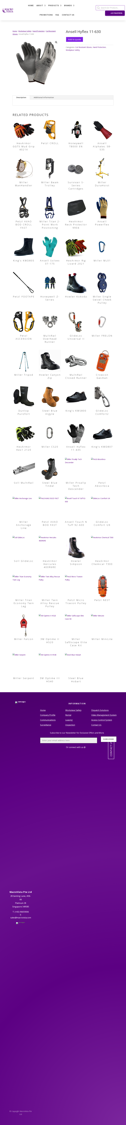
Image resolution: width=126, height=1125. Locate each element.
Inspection (70, 725)
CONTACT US (111, 748)
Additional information (44, 97)
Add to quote (74, 39)
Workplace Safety (24, 31)
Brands (68, 6)
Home (31, 6)
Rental (68, 715)
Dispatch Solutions (100, 710)
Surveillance (45, 725)
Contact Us (68, 15)
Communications (48, 720)
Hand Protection (39, 31)
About (39, 6)
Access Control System (101, 720)
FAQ (57, 15)
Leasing (69, 720)
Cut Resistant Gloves (83, 47)
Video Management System (104, 715)
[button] (56, 42)
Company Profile (47, 715)
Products (53, 6)
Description (21, 97)
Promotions (46, 15)
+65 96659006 (116, 13)
